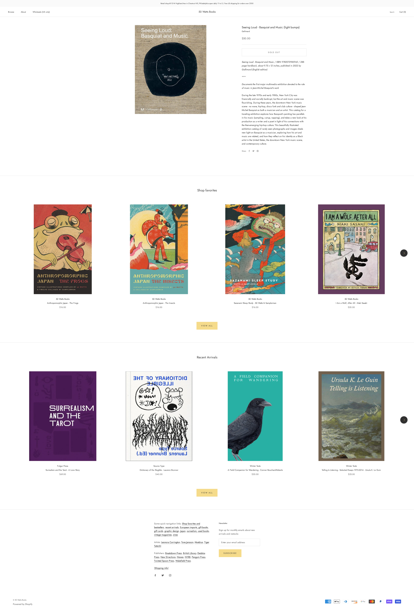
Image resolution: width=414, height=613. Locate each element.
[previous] (10, 253)
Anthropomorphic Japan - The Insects (159, 303)
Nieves (180, 557)
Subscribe (230, 553)
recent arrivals (172, 527)
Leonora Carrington (170, 542)
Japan (182, 531)
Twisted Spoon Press (164, 560)
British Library (189, 553)
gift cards (158, 531)
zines (175, 534)
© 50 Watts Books (19, 600)
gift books (203, 527)
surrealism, (192, 531)
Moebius (199, 542)
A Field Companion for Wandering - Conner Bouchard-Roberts (255, 470)
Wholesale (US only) (41, 12)
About (23, 12)
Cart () (402, 12)
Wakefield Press (183, 560)
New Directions (168, 557)
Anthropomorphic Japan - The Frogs (62, 303)
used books (203, 531)
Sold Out (274, 52)
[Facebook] (249, 151)
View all (207, 325)
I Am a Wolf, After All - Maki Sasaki (351, 303)
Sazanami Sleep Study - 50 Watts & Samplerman (255, 303)
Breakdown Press (173, 553)
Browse (11, 12)
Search (392, 12)
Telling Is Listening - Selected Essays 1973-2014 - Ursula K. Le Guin (351, 470)
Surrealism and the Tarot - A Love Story (63, 470)
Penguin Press (198, 557)
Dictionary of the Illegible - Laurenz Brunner (159, 470)
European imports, (189, 527)
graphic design (171, 531)
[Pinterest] (258, 151)
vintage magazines (163, 534)
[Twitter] (253, 151)
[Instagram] (170, 575)
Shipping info (161, 568)
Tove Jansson (187, 542)
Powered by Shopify (22, 604)
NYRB (188, 557)
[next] (404, 253)
